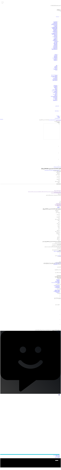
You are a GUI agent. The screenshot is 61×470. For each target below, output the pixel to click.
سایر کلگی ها (55, 26)
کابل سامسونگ (55, 22)
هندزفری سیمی (55, 47)
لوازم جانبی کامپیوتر (55, 92)
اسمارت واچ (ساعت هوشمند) (54, 96)
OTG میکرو (55, 67)
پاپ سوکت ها (55, 87)
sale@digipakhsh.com (56, 264)
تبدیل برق (56, 68)
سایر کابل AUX (55, 30)
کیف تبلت (56, 75)
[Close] (60, 249)
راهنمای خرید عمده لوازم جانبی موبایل (55, 282)
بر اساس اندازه (55, 59)
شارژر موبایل (55, 32)
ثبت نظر (59, 250)
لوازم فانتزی (55, 86)
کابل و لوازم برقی (55, 21)
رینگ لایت (56, 99)
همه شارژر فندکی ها (55, 36)
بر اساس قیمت (55, 60)
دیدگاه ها (58, 207)
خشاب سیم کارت (55, 97)
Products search (58, 5)
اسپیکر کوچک (55, 57)
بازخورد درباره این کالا (58, 120)
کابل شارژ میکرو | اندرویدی (54, 24)
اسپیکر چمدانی (55, 55)
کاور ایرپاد (56, 77)
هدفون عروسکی (55, 43)
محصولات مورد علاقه (57, 281)
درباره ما (58, 116)
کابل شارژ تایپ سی (55, 23)
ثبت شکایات (58, 280)
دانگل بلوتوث (55, 69)
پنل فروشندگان (57, 292)
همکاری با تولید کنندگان (57, 290)
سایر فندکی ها (55, 35)
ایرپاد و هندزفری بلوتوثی (54, 49)
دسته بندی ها (57, 16)
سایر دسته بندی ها (55, 94)
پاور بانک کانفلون (55, 39)
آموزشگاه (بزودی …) (57, 287)
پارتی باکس (56, 58)
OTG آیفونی (55, 66)
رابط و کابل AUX (55, 29)
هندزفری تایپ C (55, 46)
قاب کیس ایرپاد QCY (54, 79)
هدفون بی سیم (55, 42)
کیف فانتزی (55, 91)
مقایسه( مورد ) (59, 255)
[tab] (29, 207)
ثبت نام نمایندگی (57, 286)
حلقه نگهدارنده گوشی (54, 89)
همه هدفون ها (55, 44)
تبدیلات (56, 65)
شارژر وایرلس (55, 37)
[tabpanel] (30, 463)
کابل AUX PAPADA (55, 31)
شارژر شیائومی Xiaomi (54, 34)
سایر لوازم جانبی (55, 85)
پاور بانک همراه (55, 38)
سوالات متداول (57, 279)
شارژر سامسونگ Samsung (54, 33)
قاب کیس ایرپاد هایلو (55, 80)
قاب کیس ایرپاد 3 (55, 78)
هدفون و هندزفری (56, 41)
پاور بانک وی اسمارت (55, 40)
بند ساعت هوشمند (55, 100)
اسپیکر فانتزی (55, 56)
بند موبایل (56, 88)
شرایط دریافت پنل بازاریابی (56, 285)
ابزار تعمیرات (55, 95)
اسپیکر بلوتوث (55, 54)
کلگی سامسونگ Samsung (54, 27)
